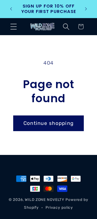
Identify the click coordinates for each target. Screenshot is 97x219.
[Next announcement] (86, 9)
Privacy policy (59, 207)
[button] (13, 26)
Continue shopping (48, 123)
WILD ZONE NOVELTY (44, 199)
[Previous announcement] (11, 9)
